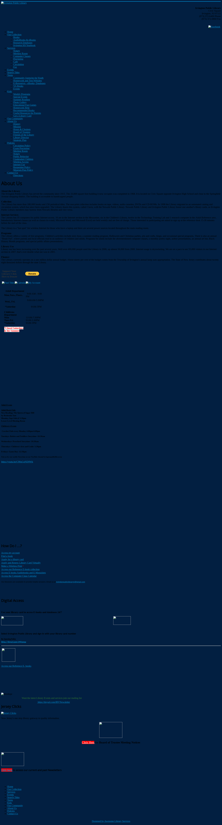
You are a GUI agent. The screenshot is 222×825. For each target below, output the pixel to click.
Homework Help (21, 107)
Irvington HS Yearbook (24, 45)
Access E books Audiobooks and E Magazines (23, 572)
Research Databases (22, 42)
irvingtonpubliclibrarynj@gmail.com (70, 582)
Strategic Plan (19, 140)
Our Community (15, 118)
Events (10, 69)
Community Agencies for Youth (28, 78)
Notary (16, 51)
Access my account (10, 553)
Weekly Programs (21, 94)
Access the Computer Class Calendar (19, 576)
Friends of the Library (23, 135)
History (16, 124)
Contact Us (12, 172)
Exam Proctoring (21, 148)
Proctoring (18, 59)
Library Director (21, 137)
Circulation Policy (22, 145)
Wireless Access (21, 162)
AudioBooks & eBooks (24, 40)
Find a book (7, 556)
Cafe (15, 61)
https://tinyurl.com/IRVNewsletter (53, 702)
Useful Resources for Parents (27, 113)
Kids (9, 91)
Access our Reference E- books (16, 666)
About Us (12, 121)
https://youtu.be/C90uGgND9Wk (17, 461)
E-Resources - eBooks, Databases (29, 83)
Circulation (18, 64)
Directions (18, 175)
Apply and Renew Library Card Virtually (21, 562)
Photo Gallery (20, 102)
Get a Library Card (22, 116)
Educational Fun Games (24, 105)
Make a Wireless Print (11, 566)
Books (16, 37)
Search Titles (13, 72)
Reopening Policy (21, 167)
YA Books (18, 86)
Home (10, 32)
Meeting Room (20, 53)
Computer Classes (22, 56)
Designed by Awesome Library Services (111, 821)
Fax (15, 67)
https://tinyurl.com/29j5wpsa (13, 642)
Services (11, 48)
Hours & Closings (22, 129)
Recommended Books (23, 110)
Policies (11, 143)
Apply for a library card (12, 559)
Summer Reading (21, 99)
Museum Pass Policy (23, 170)
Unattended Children (23, 159)
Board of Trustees (21, 132)
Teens (10, 75)
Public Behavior (21, 156)
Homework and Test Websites (27, 80)
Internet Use (19, 164)
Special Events (20, 97)
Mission (17, 126)
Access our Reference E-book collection (20, 569)
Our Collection (14, 34)
